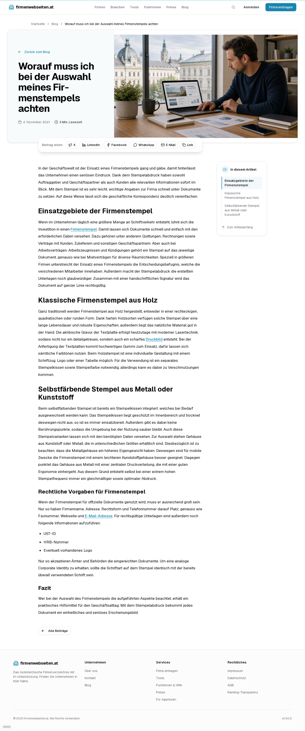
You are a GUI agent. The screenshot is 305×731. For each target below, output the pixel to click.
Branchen (118, 7)
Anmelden (251, 7)
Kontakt (90, 678)
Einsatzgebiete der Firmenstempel (239, 183)
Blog (185, 7)
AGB (231, 685)
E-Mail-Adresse (98, 515)
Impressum (235, 671)
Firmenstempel (84, 229)
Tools (134, 7)
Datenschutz (237, 678)
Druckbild (154, 339)
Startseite (38, 24)
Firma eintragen (281, 7)
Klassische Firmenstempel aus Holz (242, 195)
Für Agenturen (166, 699)
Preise (171, 7)
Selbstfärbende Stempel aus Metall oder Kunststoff (242, 210)
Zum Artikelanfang (240, 227)
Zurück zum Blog (37, 52)
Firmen (100, 7)
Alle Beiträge (58, 631)
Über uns (91, 671)
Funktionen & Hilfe (169, 685)
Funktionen (152, 7)
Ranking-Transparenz (243, 692)
